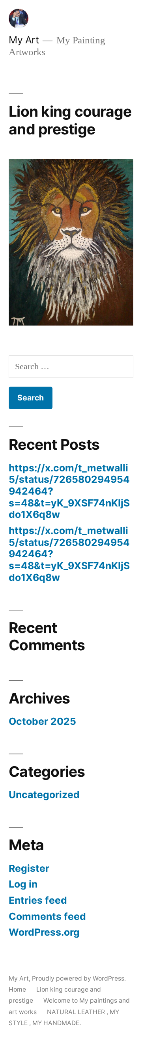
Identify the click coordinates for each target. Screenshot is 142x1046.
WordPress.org (44, 932)
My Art (24, 40)
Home (17, 989)
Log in (23, 884)
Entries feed (38, 900)
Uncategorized (44, 794)
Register (29, 868)
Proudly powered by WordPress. (79, 978)
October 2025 (42, 721)
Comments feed (47, 916)
